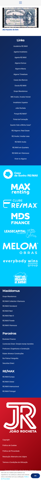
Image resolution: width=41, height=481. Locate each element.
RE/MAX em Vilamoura (20, 153)
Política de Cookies (10, 445)
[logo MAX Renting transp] (20, 189)
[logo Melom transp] (20, 248)
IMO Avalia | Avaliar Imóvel (20, 97)
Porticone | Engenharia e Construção (16, 349)
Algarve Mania (20, 69)
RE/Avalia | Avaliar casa (20, 136)
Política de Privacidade (11, 451)
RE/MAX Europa (9, 377)
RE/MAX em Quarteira (20, 148)
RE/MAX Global (8, 382)
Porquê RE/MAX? (20, 114)
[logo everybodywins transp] (20, 263)
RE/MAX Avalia (20, 142)
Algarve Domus (20, 63)
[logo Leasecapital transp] (20, 233)
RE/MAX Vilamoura (10, 325)
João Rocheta (20, 108)
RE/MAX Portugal (9, 391)
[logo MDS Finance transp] (20, 219)
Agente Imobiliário (20, 52)
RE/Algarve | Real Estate (20, 131)
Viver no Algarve (20, 159)
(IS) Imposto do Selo (10, 30)
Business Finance (9, 339)
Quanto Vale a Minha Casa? (20, 125)
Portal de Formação (20, 119)
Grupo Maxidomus (20, 91)
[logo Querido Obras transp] (20, 278)
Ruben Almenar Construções (13, 354)
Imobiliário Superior (20, 102)
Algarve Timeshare (20, 74)
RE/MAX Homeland (10, 306)
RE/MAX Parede (8, 321)
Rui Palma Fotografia (10, 358)
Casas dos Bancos (20, 80)
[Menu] (20, 2)
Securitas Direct (8, 363)
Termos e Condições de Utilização (15, 462)
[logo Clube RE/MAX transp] (20, 204)
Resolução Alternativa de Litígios (15, 457)
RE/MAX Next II (8, 316)
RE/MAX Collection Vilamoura (14, 301)
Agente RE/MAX (20, 57)
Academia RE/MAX (20, 46)
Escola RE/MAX (20, 86)
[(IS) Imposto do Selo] (20, 9)
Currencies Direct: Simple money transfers (18, 344)
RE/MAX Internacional (11, 387)
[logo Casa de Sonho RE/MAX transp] (20, 174)
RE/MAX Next (8, 311)
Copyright (6, 440)
